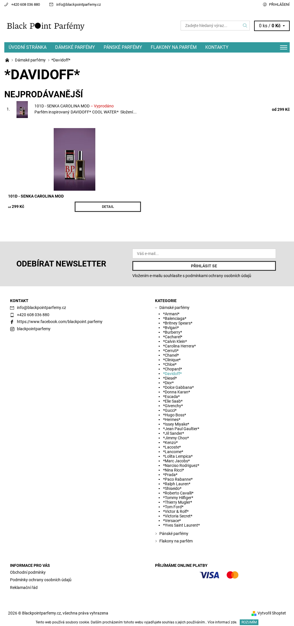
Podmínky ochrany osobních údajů (40, 579)
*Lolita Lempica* (178, 456)
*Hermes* (171, 419)
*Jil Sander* (173, 433)
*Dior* (168, 382)
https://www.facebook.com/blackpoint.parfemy (59, 321)
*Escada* (171, 396)
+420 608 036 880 (25, 4)
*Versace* (172, 520)
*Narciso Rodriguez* (181, 465)
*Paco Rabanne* (178, 479)
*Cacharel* (172, 337)
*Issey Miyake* (176, 424)
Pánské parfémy (123, 47)
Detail (108, 206)
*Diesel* (170, 378)
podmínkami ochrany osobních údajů (218, 275)
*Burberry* (172, 332)
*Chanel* (171, 355)
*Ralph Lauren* (176, 484)
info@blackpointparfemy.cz (78, 4)
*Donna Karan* (176, 392)
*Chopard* (172, 369)
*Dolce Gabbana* (178, 387)
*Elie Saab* (173, 401)
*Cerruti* (171, 350)
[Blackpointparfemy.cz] (75, 25)
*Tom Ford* (173, 507)
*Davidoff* (172, 373)
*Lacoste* (172, 447)
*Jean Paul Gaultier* (181, 428)
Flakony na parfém (174, 47)
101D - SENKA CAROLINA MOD (74, 106)
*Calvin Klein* (175, 341)
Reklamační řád (24, 587)
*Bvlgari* (171, 327)
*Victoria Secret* (177, 516)
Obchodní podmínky (28, 572)
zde (233, 622)
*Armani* (171, 314)
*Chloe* (170, 364)
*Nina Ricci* (173, 470)
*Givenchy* (173, 405)
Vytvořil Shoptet (272, 613)
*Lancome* (173, 451)
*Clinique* (172, 360)
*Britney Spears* (177, 323)
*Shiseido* (172, 488)
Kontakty (217, 47)
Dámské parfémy (75, 47)
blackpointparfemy (34, 328)
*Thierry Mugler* (177, 502)
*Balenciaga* (174, 318)
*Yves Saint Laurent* (181, 525)
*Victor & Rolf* (176, 511)
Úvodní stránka (28, 47)
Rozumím (249, 622)
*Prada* (170, 474)
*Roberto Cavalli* (178, 493)
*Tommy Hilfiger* (178, 497)
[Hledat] (245, 25)
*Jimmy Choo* (176, 438)
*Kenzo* (170, 442)
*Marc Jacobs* (176, 461)
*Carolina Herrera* (179, 346)
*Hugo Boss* (174, 415)
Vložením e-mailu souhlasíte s (191, 276)
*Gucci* (170, 410)
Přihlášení (279, 4)
